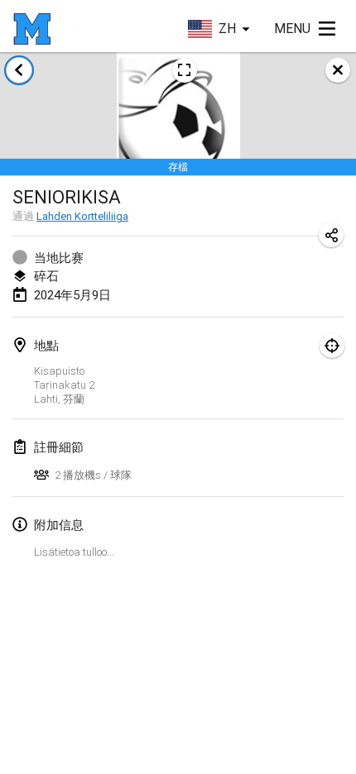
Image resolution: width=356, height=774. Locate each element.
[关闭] (337, 70)
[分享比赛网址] (331, 234)
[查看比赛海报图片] (184, 70)
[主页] (31, 28)
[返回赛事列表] (19, 70)
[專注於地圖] (332, 345)
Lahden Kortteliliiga (82, 216)
